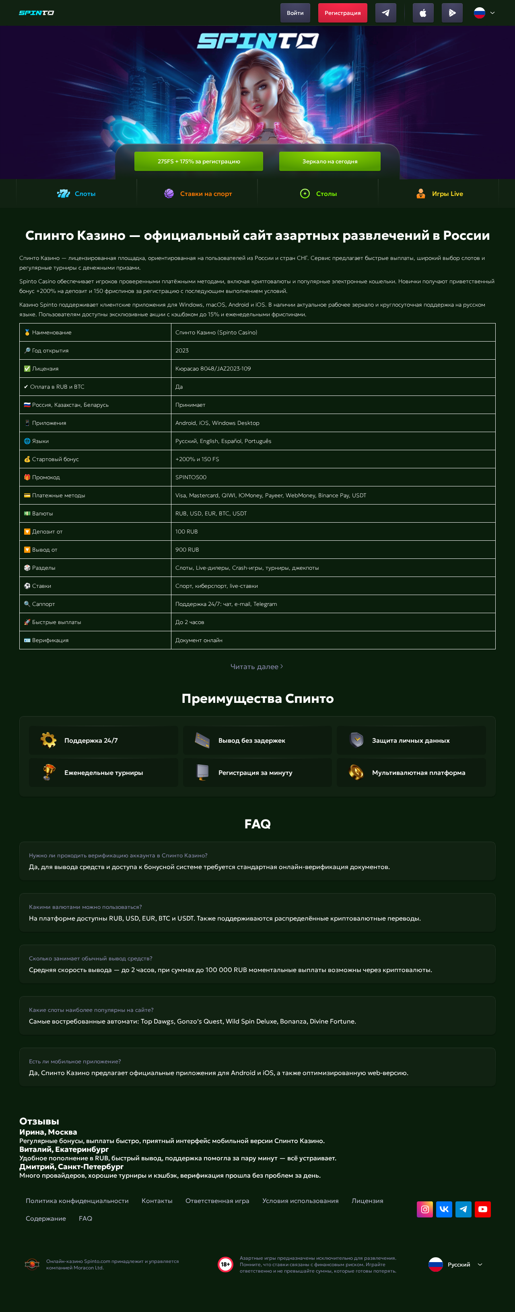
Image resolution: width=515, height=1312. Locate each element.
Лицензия (367, 1201)
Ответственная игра (217, 1201)
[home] (36, 13)
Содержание (46, 1218)
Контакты (157, 1201)
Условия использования (300, 1201)
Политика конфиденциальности (77, 1201)
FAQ (85, 1218)
